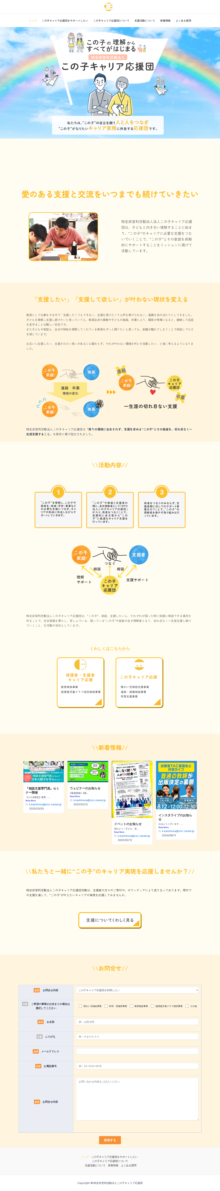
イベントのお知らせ (128, 824)
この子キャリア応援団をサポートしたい (65, 20)
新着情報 (165, 20)
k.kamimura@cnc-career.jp (45, 804)
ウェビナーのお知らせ (85, 788)
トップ (33, 20)
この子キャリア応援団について (111, 20)
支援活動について (144, 20)
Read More (31, 800)
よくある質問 (183, 20)
